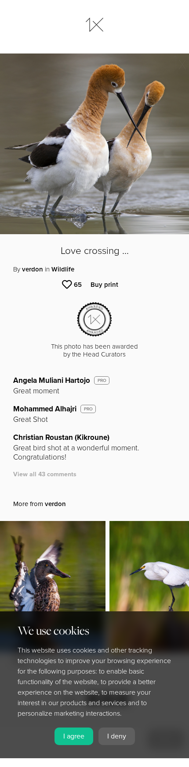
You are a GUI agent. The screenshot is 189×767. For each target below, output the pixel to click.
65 (78, 285)
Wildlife (62, 269)
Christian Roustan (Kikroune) (61, 437)
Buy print (104, 285)
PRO (102, 380)
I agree (73, 736)
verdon (32, 269)
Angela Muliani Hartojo (51, 380)
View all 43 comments (44, 474)
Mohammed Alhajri (44, 409)
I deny (116, 736)
